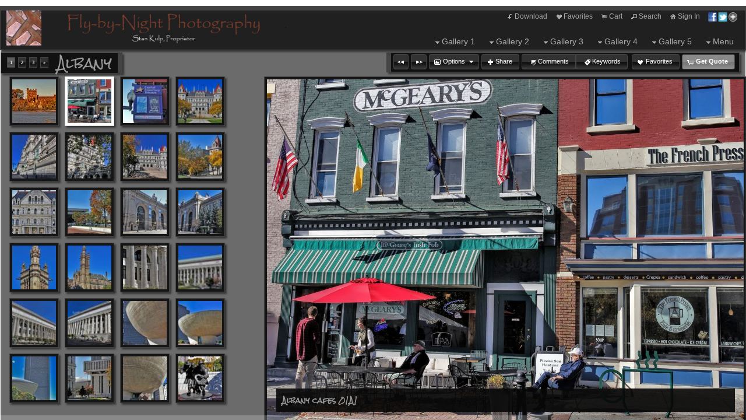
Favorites (578, 16)
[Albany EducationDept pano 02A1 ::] (89, 323)
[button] (401, 61)
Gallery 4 (621, 41)
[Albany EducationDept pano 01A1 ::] (34, 323)
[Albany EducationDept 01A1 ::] (145, 267)
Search (650, 16)
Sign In (689, 16)
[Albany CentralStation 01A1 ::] (145, 212)
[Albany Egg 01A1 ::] (145, 323)
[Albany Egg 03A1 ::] (34, 378)
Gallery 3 (566, 41)
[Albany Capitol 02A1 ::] (34, 156)
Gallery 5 (675, 41)
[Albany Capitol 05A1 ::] (145, 156)
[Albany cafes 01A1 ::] (89, 101)
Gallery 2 (512, 41)
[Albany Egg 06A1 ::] (145, 378)
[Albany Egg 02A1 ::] (200, 323)
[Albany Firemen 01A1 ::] (200, 378)
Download (531, 16)
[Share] (722, 16)
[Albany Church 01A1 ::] (34, 267)
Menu (723, 41)
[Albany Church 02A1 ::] (89, 267)
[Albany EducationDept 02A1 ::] (200, 267)
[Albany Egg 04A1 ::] (89, 378)
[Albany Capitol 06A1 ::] (200, 156)
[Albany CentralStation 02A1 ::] (200, 212)
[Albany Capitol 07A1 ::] (34, 212)
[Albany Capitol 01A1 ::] (200, 101)
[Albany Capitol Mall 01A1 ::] (89, 212)
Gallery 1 (458, 41)
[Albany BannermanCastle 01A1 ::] (34, 101)
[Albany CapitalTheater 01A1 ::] (145, 101)
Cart (615, 16)
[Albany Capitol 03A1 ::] (89, 156)
